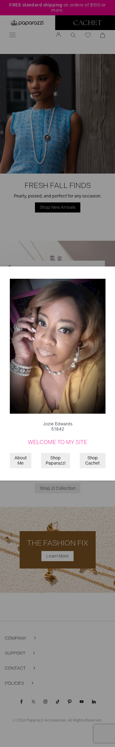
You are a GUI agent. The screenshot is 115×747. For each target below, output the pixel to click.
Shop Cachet (92, 460)
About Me (20, 460)
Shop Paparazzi (56, 460)
